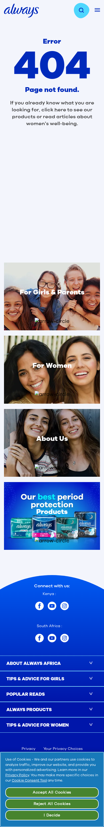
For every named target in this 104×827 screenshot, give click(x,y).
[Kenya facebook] (39, 606)
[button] (52, 299)
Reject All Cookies (52, 803)
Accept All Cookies (52, 792)
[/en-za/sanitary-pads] (52, 540)
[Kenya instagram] (64, 606)
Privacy (28, 748)
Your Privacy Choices (63, 748)
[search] (84, 10)
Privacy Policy (17, 775)
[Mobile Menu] (97, 10)
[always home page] (21, 10)
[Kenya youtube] (52, 606)
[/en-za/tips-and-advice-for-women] (52, 394)
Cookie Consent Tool (29, 780)
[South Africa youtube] (52, 638)
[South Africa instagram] (64, 638)
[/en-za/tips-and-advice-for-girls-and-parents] (52, 321)
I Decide (52, 815)
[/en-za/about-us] (52, 467)
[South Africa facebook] (39, 638)
